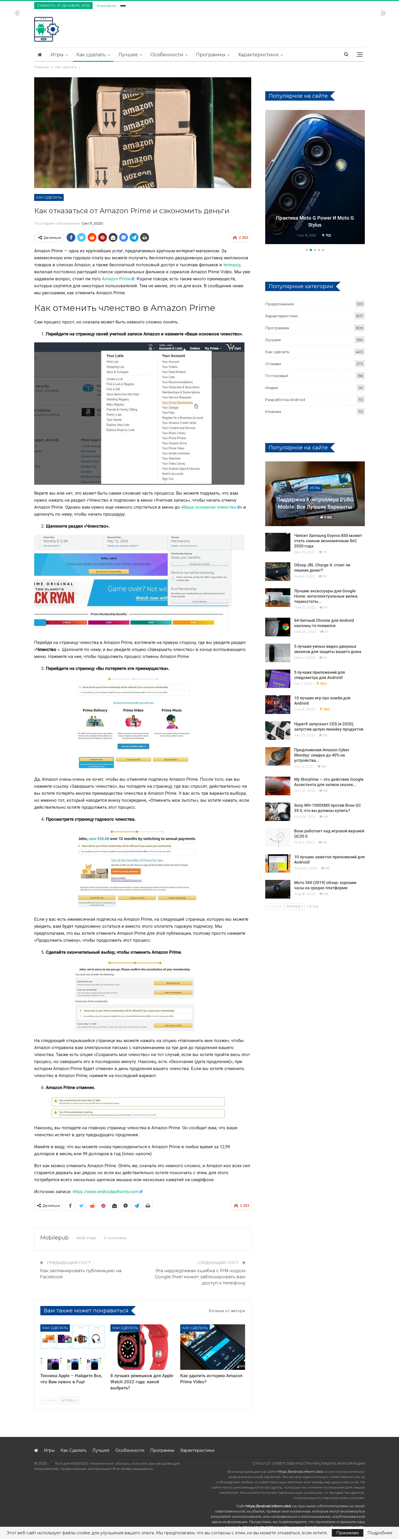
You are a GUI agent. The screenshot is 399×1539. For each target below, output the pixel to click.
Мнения (273, 411)
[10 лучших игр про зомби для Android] (277, 704)
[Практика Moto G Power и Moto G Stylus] (315, 177)
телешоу (231, 264)
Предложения (279, 304)
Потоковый (276, 375)
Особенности (166, 54)
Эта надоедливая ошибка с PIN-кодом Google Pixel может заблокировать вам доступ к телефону (200, 1277)
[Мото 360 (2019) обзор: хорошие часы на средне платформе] (277, 889)
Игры (57, 54)
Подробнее (380, 1533)
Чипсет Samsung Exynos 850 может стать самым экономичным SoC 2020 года (328, 540)
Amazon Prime (116, 278)
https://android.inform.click (300, 1471)
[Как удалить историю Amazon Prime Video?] (212, 1347)
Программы (210, 54)
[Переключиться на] (123, 5)
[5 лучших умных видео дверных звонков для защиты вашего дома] (277, 653)
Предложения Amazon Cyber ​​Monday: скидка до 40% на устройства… (322, 755)
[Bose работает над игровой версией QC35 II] (277, 837)
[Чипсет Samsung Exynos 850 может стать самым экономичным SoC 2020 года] (277, 542)
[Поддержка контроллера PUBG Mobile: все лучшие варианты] (315, 493)
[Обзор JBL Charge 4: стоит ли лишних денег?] (277, 571)
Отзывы (273, 363)
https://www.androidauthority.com (106, 1191)
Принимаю (347, 1533)
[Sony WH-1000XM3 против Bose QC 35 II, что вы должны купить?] (277, 812)
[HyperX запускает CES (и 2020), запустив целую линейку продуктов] (277, 730)
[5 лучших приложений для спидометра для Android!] (277, 679)
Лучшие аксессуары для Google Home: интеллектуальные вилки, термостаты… (326, 596)
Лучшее (128, 54)
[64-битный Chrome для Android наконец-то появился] (277, 627)
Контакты (106, 5)
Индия (271, 387)
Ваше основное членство (209, 507)
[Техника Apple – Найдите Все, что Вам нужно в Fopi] (72, 1347)
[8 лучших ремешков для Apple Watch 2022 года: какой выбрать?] (142, 1347)
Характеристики (258, 54)
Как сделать (91, 54)
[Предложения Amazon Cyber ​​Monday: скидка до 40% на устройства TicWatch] (277, 756)
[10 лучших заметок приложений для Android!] (277, 863)
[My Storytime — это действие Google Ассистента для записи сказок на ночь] (277, 786)
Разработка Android (285, 399)
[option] (315, 178)
